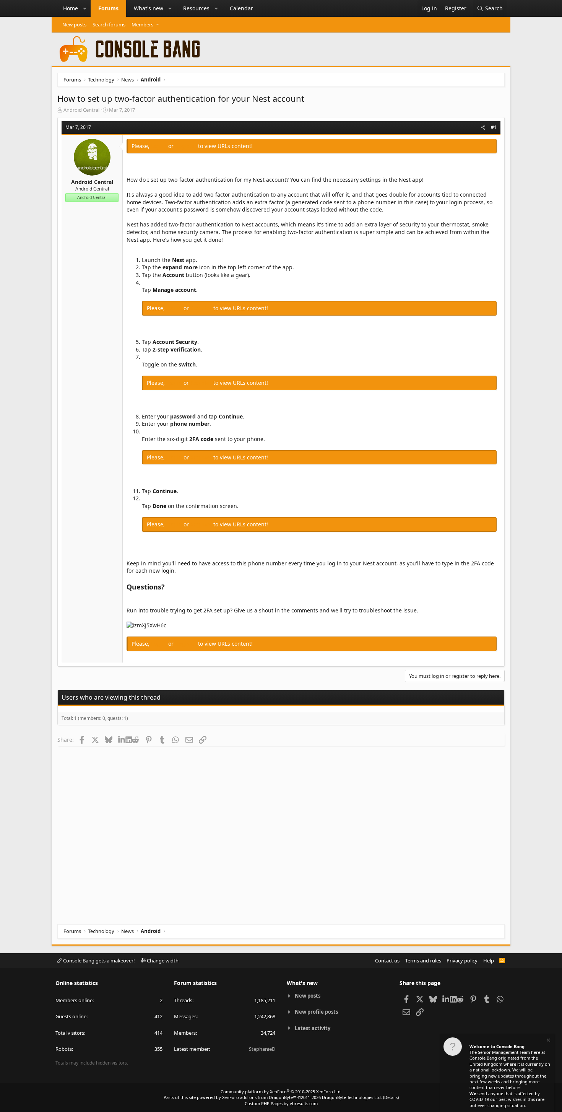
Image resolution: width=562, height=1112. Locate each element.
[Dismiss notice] (548, 1041)
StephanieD (262, 1048)
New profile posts (316, 1011)
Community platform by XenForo (281, 1091)
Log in (159, 146)
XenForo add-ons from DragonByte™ (259, 1097)
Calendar (241, 8)
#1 (494, 127)
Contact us (387, 960)
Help (488, 960)
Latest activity (312, 1028)
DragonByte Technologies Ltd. (352, 1097)
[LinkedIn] (121, 739)
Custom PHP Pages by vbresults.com (281, 1103)
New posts (74, 24)
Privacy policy (462, 960)
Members (142, 24)
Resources (196, 8)
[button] (85, 8)
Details (391, 1097)
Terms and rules (423, 960)
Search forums (109, 24)
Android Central (81, 109)
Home (70, 8)
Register (186, 146)
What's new (148, 8)
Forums (108, 8)
